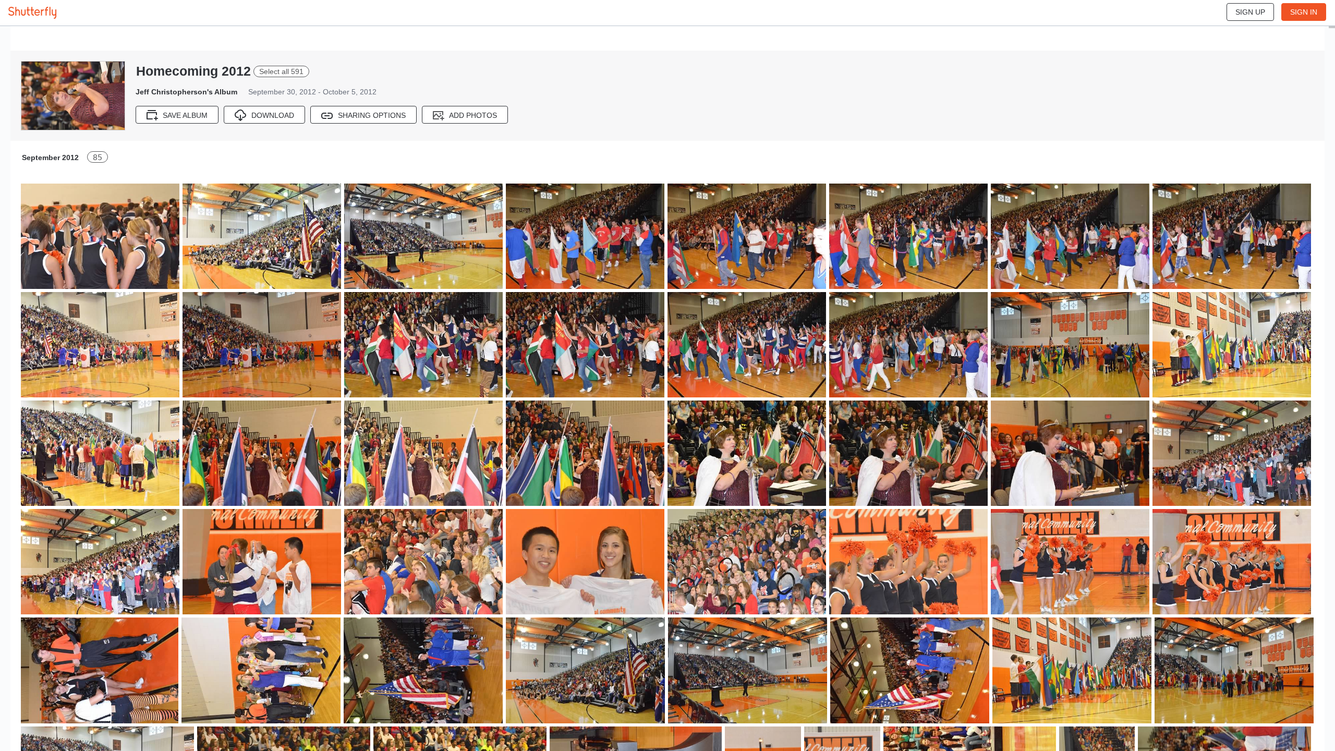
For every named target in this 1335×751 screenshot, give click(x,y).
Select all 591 (281, 71)
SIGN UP (1250, 12)
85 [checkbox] (97, 157)
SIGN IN (1303, 12)
